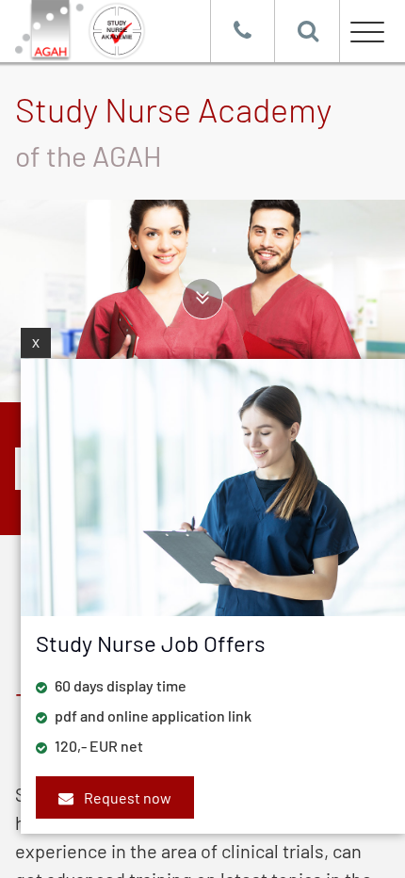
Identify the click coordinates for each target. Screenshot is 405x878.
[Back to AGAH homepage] (112, 31)
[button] (364, 29)
